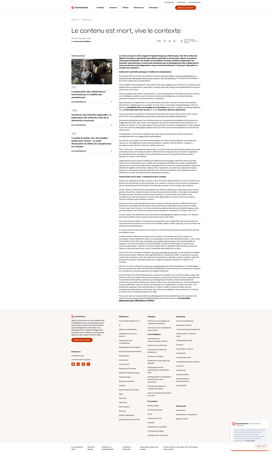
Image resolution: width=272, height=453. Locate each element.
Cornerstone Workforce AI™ (129, 321)
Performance (124, 364)
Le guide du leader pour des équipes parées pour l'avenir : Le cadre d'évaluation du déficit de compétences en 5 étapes (90, 134)
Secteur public (153, 406)
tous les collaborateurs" (185, 76)
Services (122, 411)
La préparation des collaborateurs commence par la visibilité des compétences (91, 59)
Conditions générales (127, 448)
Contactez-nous (77, 356)
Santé (150, 414)
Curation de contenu (156, 356)
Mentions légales (91, 448)
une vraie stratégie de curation (164, 252)
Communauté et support (81, 360)
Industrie (151, 423)
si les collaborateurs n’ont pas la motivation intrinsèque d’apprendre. (158, 116)
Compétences (86, 20)
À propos (179, 345)
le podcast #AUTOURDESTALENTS (145, 298)
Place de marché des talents (130, 351)
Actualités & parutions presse (187, 362)
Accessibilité (181, 385)
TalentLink (123, 402)
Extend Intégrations (126, 415)
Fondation (180, 353)
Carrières (179, 366)
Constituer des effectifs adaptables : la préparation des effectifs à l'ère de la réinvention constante (88, 111)
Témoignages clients (184, 340)
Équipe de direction (184, 325)
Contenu (122, 385)
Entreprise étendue (126, 381)
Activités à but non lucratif (158, 435)
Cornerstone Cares (183, 357)
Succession (123, 360)
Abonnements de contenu (129, 390)
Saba (121, 394)
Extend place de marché (128, 419)
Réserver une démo (185, 8)
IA (119, 325)
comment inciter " (167, 76)
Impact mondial (182, 374)
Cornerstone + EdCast (184, 349)
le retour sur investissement (154, 266)
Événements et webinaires (186, 414)
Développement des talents (130, 347)
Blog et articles (182, 419)
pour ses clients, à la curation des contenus (158, 241)
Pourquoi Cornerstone (184, 321)
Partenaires (169, 2)
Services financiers (155, 410)
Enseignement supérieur (157, 427)
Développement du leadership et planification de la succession (159, 379)
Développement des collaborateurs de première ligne (158, 370)
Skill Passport (124, 407)
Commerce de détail (156, 431)
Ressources (75, 20)
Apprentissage (124, 377)
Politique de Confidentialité (107, 448)
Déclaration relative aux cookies (149, 448)
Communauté (193, 2)
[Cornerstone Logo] (79, 7)
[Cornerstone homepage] (91, 317)
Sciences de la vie (155, 418)
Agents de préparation (128, 329)
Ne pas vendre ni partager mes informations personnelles (181, 448)
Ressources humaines (127, 368)
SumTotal (122, 398)
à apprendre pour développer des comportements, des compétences (158, 77)
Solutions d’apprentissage (129, 373)
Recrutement (124, 356)
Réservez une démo (82, 340)
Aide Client (181, 2)
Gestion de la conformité (157, 345)
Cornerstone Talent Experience (188, 329)
